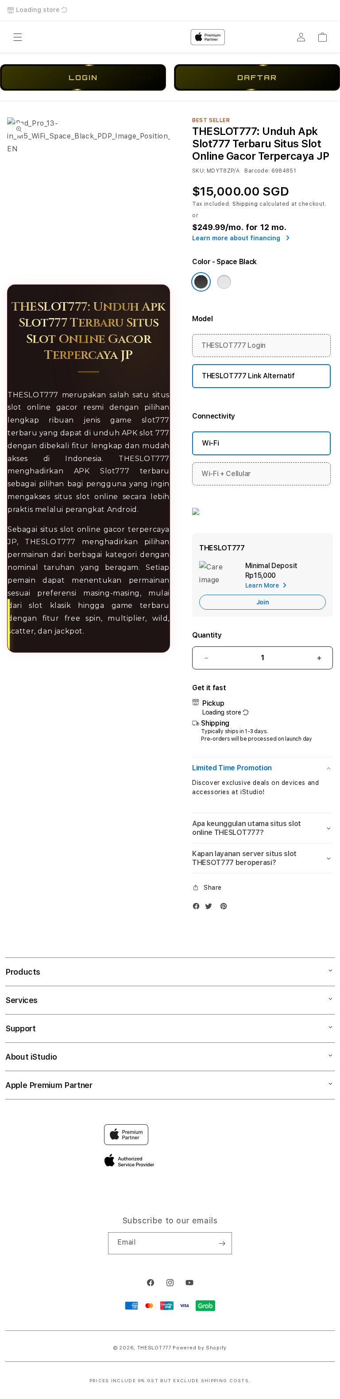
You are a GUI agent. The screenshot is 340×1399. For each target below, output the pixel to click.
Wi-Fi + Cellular (226, 473)
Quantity (206, 635)
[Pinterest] (226, 908)
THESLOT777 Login (233, 345)
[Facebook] (198, 908)
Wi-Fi (210, 443)
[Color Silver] (224, 282)
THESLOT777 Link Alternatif (248, 376)
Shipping (245, 204)
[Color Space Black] (201, 282)
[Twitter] (211, 908)
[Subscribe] (222, 1243)
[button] (262, 767)
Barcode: (257, 171)
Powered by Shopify (200, 1348)
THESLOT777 (154, 1348)
